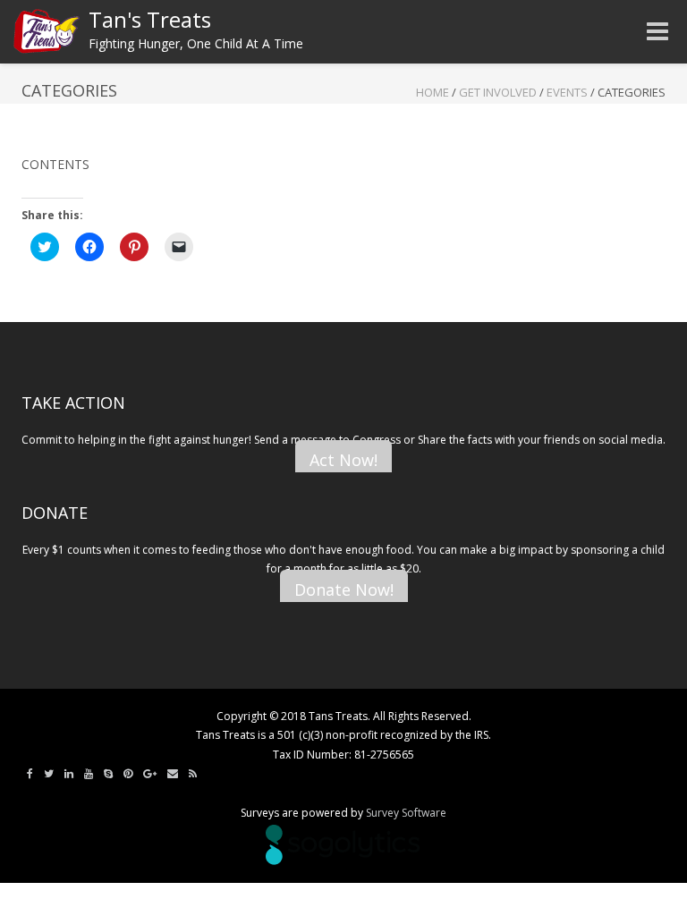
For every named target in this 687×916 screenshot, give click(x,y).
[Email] (172, 774)
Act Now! (343, 460)
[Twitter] (49, 774)
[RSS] (193, 774)
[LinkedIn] (68, 774)
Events (567, 92)
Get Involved (498, 92)
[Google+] (150, 774)
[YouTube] (88, 774)
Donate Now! (344, 589)
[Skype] (108, 774)
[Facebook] (30, 774)
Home (432, 92)
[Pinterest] (127, 774)
